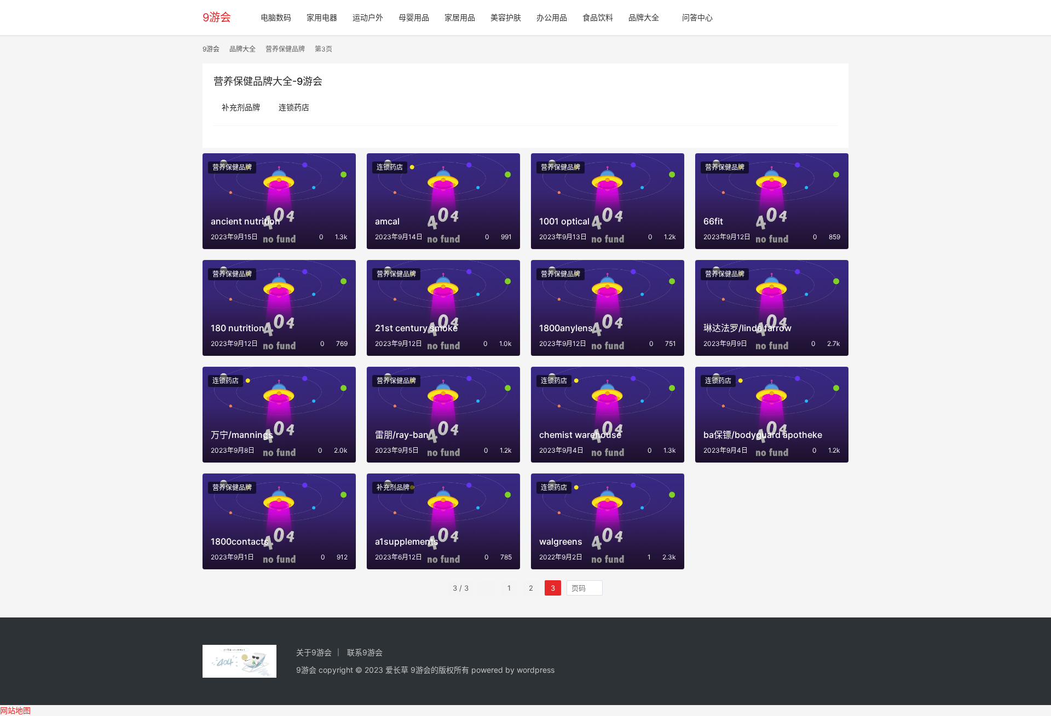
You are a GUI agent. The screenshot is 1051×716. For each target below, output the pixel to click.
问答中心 (697, 17)
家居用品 (459, 17)
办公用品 (551, 17)
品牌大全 (643, 17)
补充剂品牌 (241, 107)
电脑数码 (276, 17)
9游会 (217, 17)
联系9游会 (365, 652)
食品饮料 (597, 17)
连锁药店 (294, 107)
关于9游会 (314, 652)
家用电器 (322, 17)
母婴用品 (414, 17)
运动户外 (368, 17)
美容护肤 (505, 17)
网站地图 (15, 710)
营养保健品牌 (232, 167)
